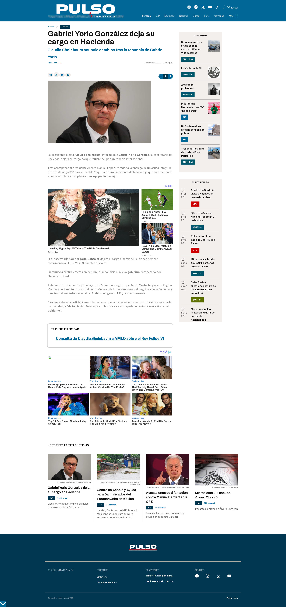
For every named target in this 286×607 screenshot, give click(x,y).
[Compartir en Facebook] (50, 75)
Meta (207, 16)
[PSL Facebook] (189, 7)
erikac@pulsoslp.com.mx (159, 575)
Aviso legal (232, 598)
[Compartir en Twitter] (56, 74)
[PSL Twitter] (203, 7)
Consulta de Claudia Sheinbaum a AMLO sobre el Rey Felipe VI (110, 338)
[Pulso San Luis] (86, 10)
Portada (146, 16)
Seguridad (169, 16)
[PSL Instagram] (196, 7)
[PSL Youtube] (210, 7)
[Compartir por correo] (68, 75)
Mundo (196, 16)
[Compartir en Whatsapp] (62, 75)
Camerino (219, 16)
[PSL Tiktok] (217, 7)
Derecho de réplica (107, 582)
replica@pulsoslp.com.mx (159, 581)
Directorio (102, 577)
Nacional (183, 16)
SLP (158, 16)
